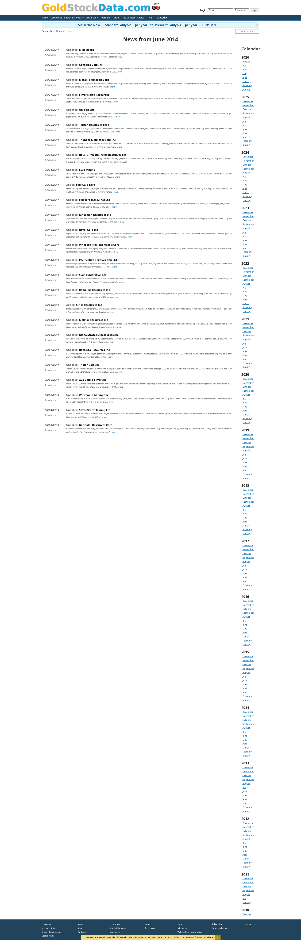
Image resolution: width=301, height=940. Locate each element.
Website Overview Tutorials (189, 932)
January (246, 89)
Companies (56, 17)
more (120, 71)
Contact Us (250, 924)
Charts (140, 17)
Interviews (149, 928)
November (248, 105)
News (68, 31)
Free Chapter (128, 17)
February (247, 85)
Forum (116, 17)
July (244, 65)
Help (150, 17)
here (210, 937)
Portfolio (105, 17)
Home (45, 17)
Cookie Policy (48, 935)
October (246, 109)
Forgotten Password (220, 928)
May (244, 73)
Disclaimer (46, 924)
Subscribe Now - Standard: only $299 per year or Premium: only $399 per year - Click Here (147, 25)
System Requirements (51, 932)
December (247, 101)
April (244, 77)
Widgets (81, 932)
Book (147, 924)
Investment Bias (49, 928)
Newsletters (115, 932)
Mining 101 (182, 928)
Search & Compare (74, 17)
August (246, 61)
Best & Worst (92, 17)
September (248, 113)
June (244, 69)
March (245, 81)
